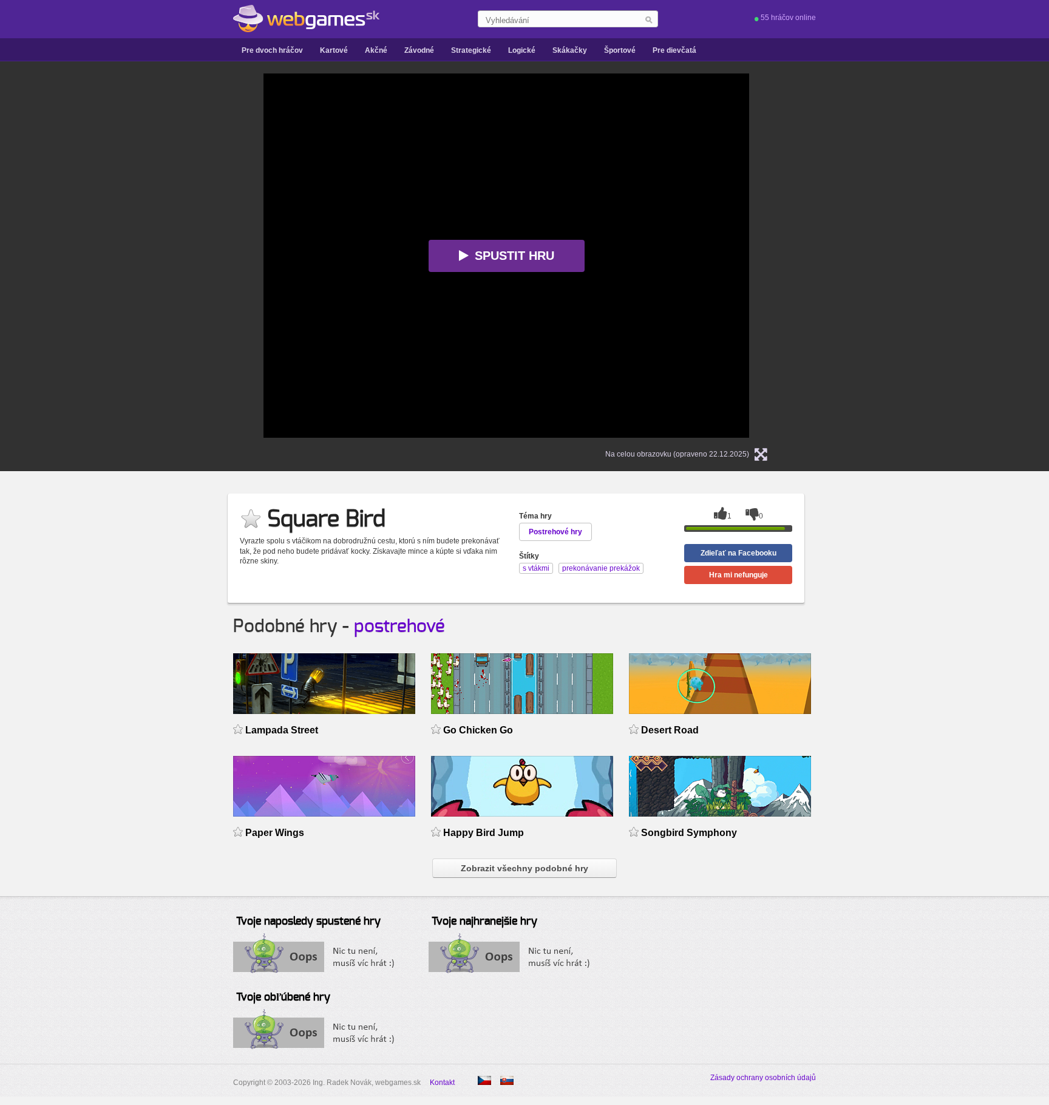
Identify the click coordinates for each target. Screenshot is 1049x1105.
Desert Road (670, 730)
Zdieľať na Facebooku (738, 553)
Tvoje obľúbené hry (283, 997)
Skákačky (569, 50)
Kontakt (442, 1082)
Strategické (471, 50)
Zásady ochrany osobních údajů (763, 1077)
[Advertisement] (112, 255)
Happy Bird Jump (483, 833)
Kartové (334, 50)
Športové (620, 50)
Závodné (419, 50)
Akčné (376, 50)
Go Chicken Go (478, 730)
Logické (521, 50)
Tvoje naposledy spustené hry (308, 921)
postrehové (399, 626)
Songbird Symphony (689, 833)
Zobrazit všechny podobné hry (524, 868)
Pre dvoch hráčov (272, 50)
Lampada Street (281, 730)
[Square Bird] (484, 1080)
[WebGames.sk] (306, 19)
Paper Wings (274, 833)
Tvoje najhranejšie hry (484, 921)
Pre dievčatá (674, 50)
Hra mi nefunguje (738, 575)
